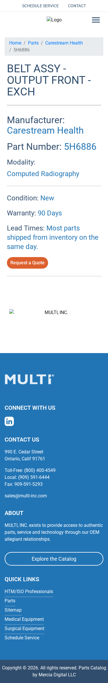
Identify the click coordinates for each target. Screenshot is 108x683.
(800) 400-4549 (40, 470)
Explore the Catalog (54, 559)
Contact (77, 5)
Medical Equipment (24, 619)
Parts (33, 43)
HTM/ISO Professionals (29, 591)
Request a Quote (27, 262)
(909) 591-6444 (34, 477)
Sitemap (13, 610)
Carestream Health (64, 43)
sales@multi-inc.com (26, 496)
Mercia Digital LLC (57, 675)
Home (15, 43)
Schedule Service (40, 5)
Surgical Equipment (24, 628)
